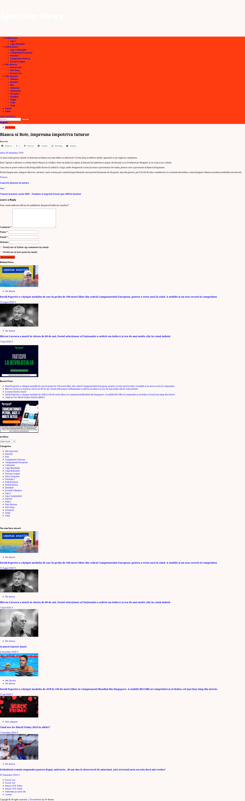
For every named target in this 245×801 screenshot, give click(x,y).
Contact (8, 794)
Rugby (13, 99)
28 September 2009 (14, 152)
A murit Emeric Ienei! (15, 391)
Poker (8, 111)
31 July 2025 (5, 694)
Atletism (14, 79)
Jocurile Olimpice (13, 490)
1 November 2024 (8, 732)
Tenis (12, 105)
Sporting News (31, 15)
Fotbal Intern (11, 38)
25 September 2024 (9, 774)
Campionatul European (21, 52)
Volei (12, 102)
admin (3, 152)
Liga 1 (13, 41)
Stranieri (14, 55)
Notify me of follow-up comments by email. (26, 247)
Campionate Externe (20, 58)
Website (4, 242)
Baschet (14, 82)
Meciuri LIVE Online (13, 785)
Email (4, 237)
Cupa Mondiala (12, 468)
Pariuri (8, 108)
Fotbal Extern (11, 46)
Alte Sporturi (11, 76)
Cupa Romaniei (17, 43)
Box (12, 85)
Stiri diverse (11, 64)
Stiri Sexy (15, 70)
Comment (6, 227)
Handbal (14, 96)
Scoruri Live (16, 67)
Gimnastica (15, 90)
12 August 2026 (7, 302)
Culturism (14, 87)
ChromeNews (35, 799)
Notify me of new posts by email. (20, 252)
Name (4, 232)
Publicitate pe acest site (15, 791)
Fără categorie (12, 476)
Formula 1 (15, 93)
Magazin (4, 122)
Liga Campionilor (18, 49)
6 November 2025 (8, 651)
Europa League (17, 61)
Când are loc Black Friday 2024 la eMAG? (25, 397)
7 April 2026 (6, 341)
